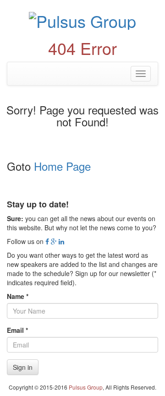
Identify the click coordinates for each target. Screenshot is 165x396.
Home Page (62, 166)
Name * (17, 296)
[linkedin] (61, 241)
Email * (17, 330)
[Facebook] (47, 241)
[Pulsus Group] (82, 19)
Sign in (23, 367)
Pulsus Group (86, 387)
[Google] (54, 241)
